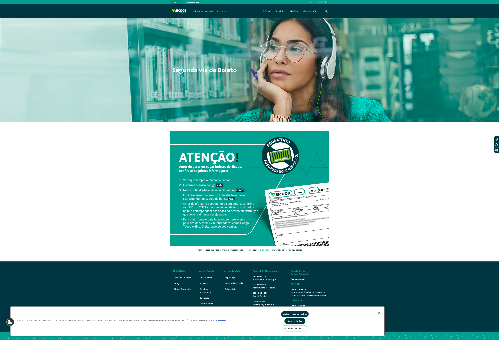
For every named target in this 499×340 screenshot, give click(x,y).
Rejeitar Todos (295, 321)
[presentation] (176, 2)
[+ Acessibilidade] (496, 150)
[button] (10, 322)
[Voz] (496, 144)
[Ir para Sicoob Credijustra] (179, 11)
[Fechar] (379, 313)
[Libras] (496, 139)
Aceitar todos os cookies (295, 314)
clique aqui (265, 250)
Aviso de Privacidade (217, 320)
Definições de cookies (295, 328)
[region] (197, 321)
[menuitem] (176, 2)
